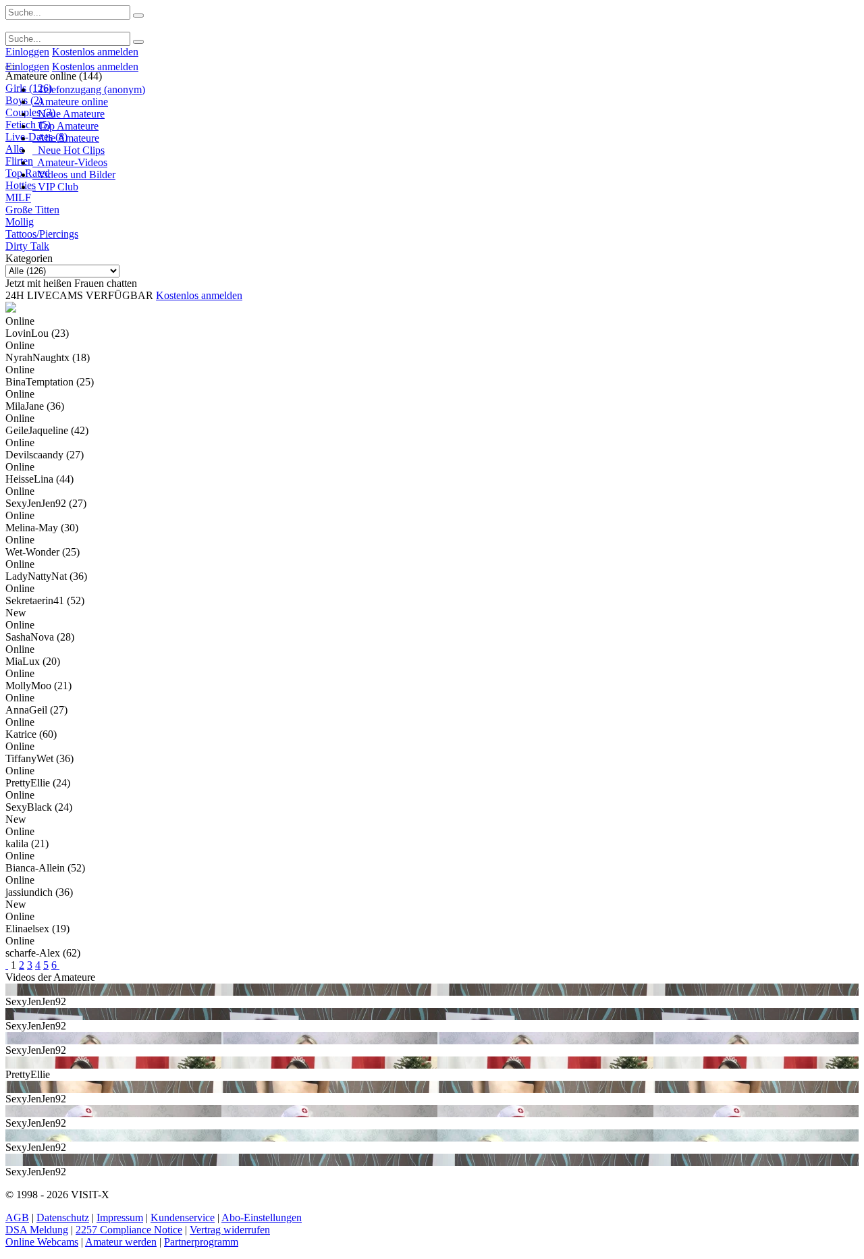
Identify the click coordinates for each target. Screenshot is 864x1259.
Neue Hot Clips (68, 150)
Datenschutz (62, 1217)
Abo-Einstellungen (261, 1217)
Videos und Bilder (73, 174)
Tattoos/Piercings (41, 234)
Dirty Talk (27, 246)
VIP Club (55, 186)
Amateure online (70, 101)
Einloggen (27, 51)
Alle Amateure (65, 138)
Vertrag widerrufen (230, 1229)
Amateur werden (121, 1242)
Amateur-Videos (69, 162)
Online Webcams (41, 1242)
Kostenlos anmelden (95, 51)
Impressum (120, 1217)
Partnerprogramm (201, 1242)
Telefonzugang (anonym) (88, 89)
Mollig (19, 221)
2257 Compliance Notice (129, 1229)
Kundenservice (183, 1217)
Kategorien (29, 258)
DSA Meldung (36, 1229)
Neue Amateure (68, 113)
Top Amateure (65, 126)
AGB (17, 1217)
